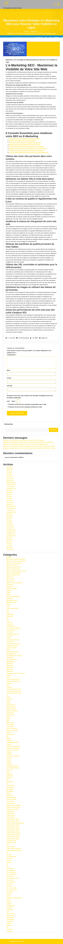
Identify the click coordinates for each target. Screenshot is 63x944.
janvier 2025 (9, 504)
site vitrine (9, 884)
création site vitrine (12, 646)
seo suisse (9, 858)
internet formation (11, 728)
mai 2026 (9, 473)
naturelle (9, 762)
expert (8, 677)
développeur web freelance (14, 655)
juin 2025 (9, 494)
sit (7, 864)
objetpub (9, 764)
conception (9, 632)
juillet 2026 (9, 469)
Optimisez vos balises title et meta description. (22, 140)
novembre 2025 (11, 484)
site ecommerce (11, 874)
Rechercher (8, 424)
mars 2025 (9, 500)
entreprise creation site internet (15, 673)
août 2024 (9, 514)
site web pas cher (11, 890)
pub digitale (9, 791)
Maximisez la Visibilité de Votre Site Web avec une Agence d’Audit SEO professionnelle (28, 442)
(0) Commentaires (23, 338)
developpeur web (11, 653)
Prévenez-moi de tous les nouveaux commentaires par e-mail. (27, 404)
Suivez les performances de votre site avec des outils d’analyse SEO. (29, 152)
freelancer (9, 699)
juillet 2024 (9, 516)
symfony (8, 902)
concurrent (9, 636)
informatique (10, 724)
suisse (8, 900)
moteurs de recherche (12, 756)
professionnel (10, 785)
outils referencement (12, 766)
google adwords (11, 707)
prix (7, 783)
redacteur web (10, 803)
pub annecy (9, 789)
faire (7, 685)
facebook (9, 683)
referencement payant (13, 837)
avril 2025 (9, 498)
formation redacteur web (13, 691)
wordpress (9, 929)
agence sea (9, 577)
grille (7, 720)
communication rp (11, 630)
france (8, 697)
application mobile (11, 600)
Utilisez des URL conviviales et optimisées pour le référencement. (28, 148)
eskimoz (8, 675)
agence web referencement (14, 583)
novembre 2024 (11, 508)
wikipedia (9, 925)
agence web (10, 581)
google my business (12, 711)
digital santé (10, 667)
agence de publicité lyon (13, 567)
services (8, 860)
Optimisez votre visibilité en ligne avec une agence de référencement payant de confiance (29, 446)
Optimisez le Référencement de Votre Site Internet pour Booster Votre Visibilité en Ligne (29, 448)
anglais (8, 592)
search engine (10, 846)
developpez (9, 657)
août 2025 (9, 490)
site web (8, 886)
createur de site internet (13, 644)
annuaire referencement (13, 596)
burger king (9, 616)
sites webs (9, 892)
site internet (10, 876)
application (9, 598)
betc (7, 612)
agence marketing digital (13, 573)
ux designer (9, 909)
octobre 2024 (10, 510)
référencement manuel (13, 829)
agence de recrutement (13, 569)
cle (7, 618)
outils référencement (12, 768)
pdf (7, 779)
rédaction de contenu (12, 809)
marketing (9, 740)
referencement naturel (13, 833)
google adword (10, 705)
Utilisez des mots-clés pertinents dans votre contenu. (24, 138)
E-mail (9, 378)
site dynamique (10, 870)
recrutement (10, 801)
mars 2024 (9, 524)
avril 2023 (9, 545)
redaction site (10, 813)
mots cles (9, 758)
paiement (9, 778)
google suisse (10, 714)
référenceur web (11, 841)
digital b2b (9, 663)
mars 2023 (9, 547)
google (8, 703)
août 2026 (9, 467)
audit (7, 606)
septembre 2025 (11, 488)
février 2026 (10, 479)
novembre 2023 (11, 532)
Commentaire (11, 355)
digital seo (34, 31)
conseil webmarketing (12, 640)
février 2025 (10, 502)
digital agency (10, 661)
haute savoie (10, 722)
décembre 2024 (11, 506)
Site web (9, 386)
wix (7, 927)
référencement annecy (13, 819)
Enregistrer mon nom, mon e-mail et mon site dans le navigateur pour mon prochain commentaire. (30, 397)
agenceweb (9, 585)
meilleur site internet (12, 750)
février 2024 (10, 526)
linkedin (8, 738)
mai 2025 (9, 496)
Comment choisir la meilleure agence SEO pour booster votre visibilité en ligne (25, 444)
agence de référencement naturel (16, 571)
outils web (9, 770)
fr (6, 695)
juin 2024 (9, 518)
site (7, 866)
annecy (8, 594)
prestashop (9, 781)
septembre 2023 (11, 536)
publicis (8, 793)
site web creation (11, 888)
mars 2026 (9, 477)
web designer (10, 915)
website (8, 923)
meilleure (9, 752)
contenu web (10, 642)
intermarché (9, 726)
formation (9, 687)
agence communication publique (15, 559)
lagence (8, 732)
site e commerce (11, 872)
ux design (9, 907)
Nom (9, 370)
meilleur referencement (13, 748)
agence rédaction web (12, 575)
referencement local (12, 827)
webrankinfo (10, 921)
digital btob (9, 665)
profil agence (10, 787)
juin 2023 (9, 542)
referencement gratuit (12, 825)
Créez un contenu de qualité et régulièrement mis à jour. (25, 142)
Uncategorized (10, 906)
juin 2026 (9, 471)
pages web (9, 776)
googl (8, 701)
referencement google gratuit (15, 823)
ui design (8, 904)
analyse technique (11, 588)
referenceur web (11, 842)
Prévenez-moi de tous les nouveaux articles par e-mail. (25, 407)
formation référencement (13, 693)
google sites (10, 713)
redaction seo (10, 811)
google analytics (11, 709)
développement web (12, 651)
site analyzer (10, 868)
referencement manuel (13, 831)
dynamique (9, 671)
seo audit (9, 854)
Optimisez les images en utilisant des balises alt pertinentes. (26, 150)
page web (9, 774)
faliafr (36, 338)
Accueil (26, 31)
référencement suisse (12, 839)
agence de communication (14, 563)
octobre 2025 (10, 486)
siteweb (8, 894)
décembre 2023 (11, 530)
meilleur (8, 744)
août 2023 (9, 538)
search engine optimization (14, 850)
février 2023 (10, 549)
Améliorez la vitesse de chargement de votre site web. (25, 144)
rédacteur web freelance (13, 805)
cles (7, 620)
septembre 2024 (11, 512)
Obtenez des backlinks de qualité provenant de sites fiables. (26, 146)
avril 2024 (9, 522)
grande (8, 718)
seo (7, 852)
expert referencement (12, 679)
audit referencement (12, 608)
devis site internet (11, 659)
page (7, 772)
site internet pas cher (12, 878)
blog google (9, 614)
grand (8, 716)
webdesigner (10, 919)
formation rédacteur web (13, 689)
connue (8, 638)
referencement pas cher (13, 835)
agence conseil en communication (16, 561)
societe (8, 896)
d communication (11, 648)
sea (7, 844)
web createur (10, 913)
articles (8, 604)
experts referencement (13, 681)
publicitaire (9, 795)
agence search (10, 579)
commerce (9, 624)
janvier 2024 (9, 528)
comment (9, 622)
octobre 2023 (10, 534)
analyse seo (9, 586)
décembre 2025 (11, 482)
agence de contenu (12, 565)
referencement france (12, 821)
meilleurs (9, 754)
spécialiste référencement (14, 898)
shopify (8, 862)
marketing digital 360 (12, 742)
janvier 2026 (9, 480)
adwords (8, 557)
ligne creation (10, 734)
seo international (11, 856)
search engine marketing (13, 848)
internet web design (12, 730)
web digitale (10, 917)
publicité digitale (11, 797)
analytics (9, 590)
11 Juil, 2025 (11, 338)
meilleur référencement (13, 746)
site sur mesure (10, 882)
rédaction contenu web (13, 807)
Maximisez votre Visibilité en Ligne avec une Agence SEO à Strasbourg (23, 440)
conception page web (12, 634)
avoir (7, 610)
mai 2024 (9, 520)
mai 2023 (9, 543)
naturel (8, 760)
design (8, 650)
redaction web (10, 815)
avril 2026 (9, 475)
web (7, 911)
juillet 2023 (9, 540)
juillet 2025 (9, 492)
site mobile (9, 880)
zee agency (9, 931)
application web (11, 602)
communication (10, 626)
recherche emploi (11, 799)
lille (7, 736)
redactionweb (10, 817)
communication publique (13, 628)
